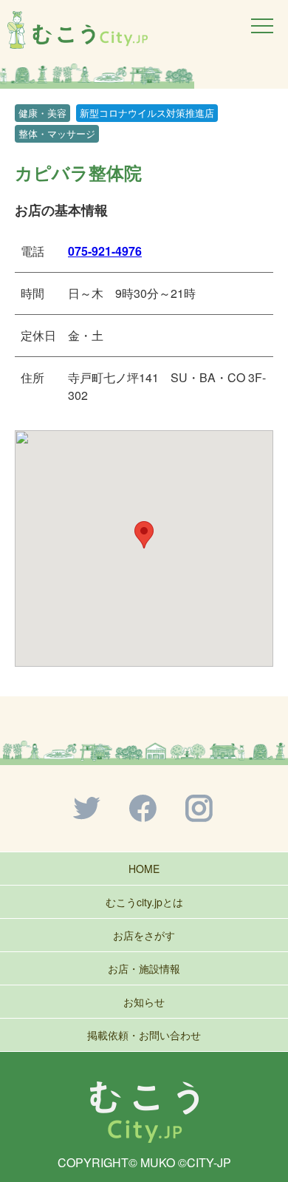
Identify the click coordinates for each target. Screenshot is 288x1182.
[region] (144, 76)
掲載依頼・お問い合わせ (144, 1035)
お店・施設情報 (144, 968)
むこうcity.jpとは (144, 901)
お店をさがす (144, 935)
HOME (144, 868)
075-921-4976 (105, 250)
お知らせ (144, 1001)
